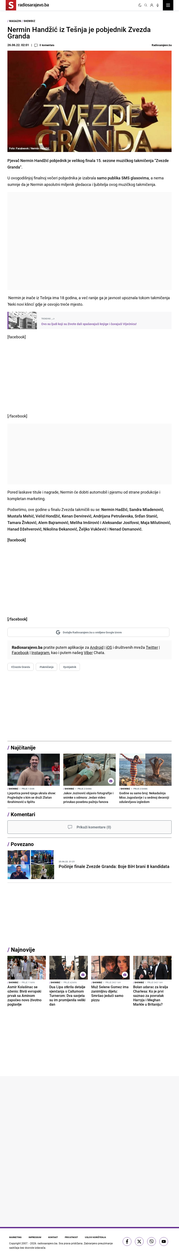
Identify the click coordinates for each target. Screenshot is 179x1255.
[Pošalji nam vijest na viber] (151, 1241)
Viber (88, 652)
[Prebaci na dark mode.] (140, 5)
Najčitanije (23, 747)
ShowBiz (29, 21)
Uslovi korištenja (95, 1237)
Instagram (40, 652)
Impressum (35, 1237)
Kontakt (53, 1237)
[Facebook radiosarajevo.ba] (127, 1241)
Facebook (20, 652)
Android (96, 647)
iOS (109, 647)
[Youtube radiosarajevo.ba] (163, 1241)
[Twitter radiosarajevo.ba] (139, 1241)
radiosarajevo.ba (47, 1243)
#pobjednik (69, 667)
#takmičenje (46, 667)
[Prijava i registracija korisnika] (152, 5)
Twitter (152, 647)
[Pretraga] (146, 5)
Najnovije (23, 949)
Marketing (15, 1237)
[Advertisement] (89, 241)
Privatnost (71, 1237)
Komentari (23, 814)
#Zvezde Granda (20, 667)
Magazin (15, 21)
